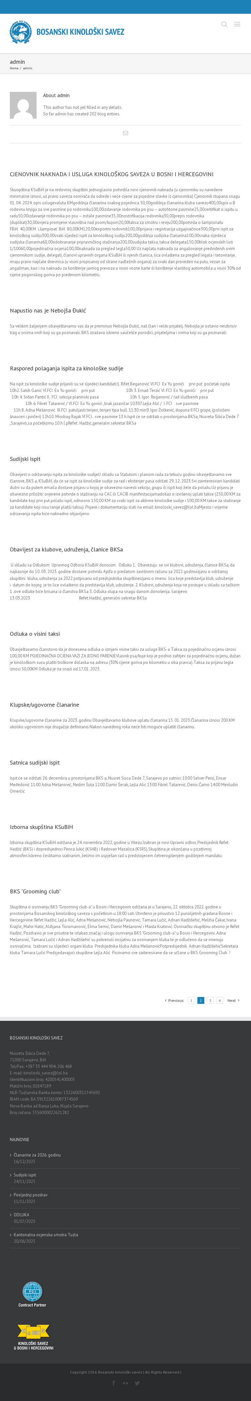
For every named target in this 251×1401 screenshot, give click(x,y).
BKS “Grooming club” (35, 891)
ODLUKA (21, 1215)
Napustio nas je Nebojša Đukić (48, 310)
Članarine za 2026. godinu (37, 1155)
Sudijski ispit (25, 459)
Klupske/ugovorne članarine (44, 704)
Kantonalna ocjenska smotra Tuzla (46, 1235)
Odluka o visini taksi (35, 633)
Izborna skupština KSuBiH (41, 827)
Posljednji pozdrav (30, 1195)
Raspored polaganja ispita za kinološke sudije (66, 368)
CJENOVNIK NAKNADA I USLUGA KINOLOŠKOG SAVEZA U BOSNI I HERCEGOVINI (111, 174)
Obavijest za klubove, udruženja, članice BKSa (66, 549)
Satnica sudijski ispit (35, 762)
